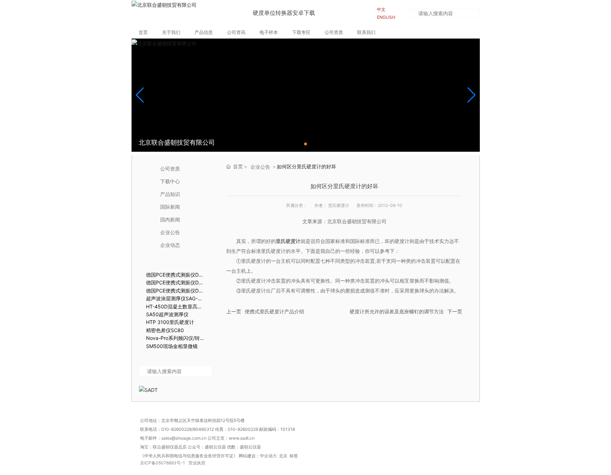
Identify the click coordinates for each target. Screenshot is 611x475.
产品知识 (170, 194)
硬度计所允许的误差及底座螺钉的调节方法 (397, 311)
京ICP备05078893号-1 (162, 462)
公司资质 (170, 169)
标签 (294, 455)
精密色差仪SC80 (165, 330)
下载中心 (170, 181)
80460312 (203, 429)
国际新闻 (170, 207)
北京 (283, 455)
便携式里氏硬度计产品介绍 (274, 311)
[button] (305, 144)
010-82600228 (176, 429)
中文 (381, 9)
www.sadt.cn (242, 438)
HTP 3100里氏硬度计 (170, 322)
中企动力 (268, 455)
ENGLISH (386, 17)
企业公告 (170, 232)
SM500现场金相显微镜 (172, 346)
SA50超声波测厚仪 (167, 314)
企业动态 (170, 245)
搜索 (475, 14)
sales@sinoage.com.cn (184, 438)
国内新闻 (170, 219)
